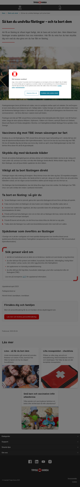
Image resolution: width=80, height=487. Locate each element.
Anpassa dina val (32, 93)
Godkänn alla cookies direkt (49, 93)
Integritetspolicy (20, 87)
